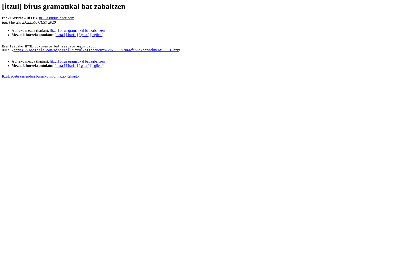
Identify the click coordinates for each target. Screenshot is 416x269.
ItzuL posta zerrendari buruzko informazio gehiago (40, 76)
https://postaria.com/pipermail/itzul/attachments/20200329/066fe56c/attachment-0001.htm (96, 50)
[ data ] (59, 35)
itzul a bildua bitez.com (56, 18)
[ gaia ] (84, 35)
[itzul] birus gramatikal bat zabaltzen (77, 30)
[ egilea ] (97, 35)
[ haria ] (72, 35)
